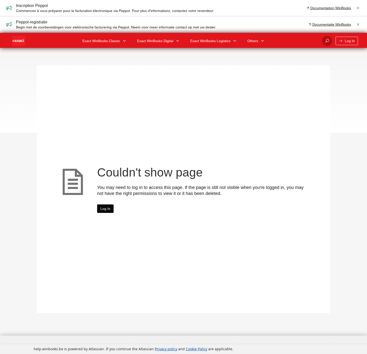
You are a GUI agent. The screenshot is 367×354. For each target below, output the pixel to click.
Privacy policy (166, 349)
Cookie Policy (196, 349)
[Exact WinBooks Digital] (177, 40)
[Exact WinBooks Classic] (124, 40)
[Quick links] (18, 41)
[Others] (262, 40)
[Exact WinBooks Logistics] (234, 40)
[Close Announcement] (358, 8)
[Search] (327, 41)
